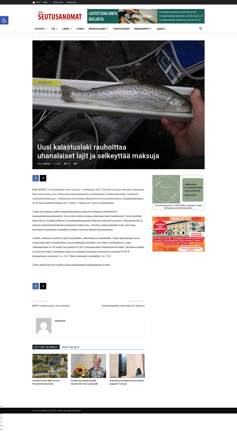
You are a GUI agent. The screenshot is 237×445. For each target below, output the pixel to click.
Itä (53, 28)
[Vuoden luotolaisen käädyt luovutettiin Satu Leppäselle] (88, 366)
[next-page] (40, 390)
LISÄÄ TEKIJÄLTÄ (70, 347)
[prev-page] (34, 390)
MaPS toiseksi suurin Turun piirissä (50, 305)
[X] (43, 178)
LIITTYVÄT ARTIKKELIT (46, 347)
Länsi (65, 28)
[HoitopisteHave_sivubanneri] (178, 208)
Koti (34, 36)
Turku (80, 28)
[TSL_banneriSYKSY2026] (178, 250)
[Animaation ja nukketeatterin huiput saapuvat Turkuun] (127, 366)
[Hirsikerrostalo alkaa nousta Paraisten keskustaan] (50, 366)
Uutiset (39, 28)
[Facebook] (35, 178)
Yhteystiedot (58, 2)
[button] (4, 20)
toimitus (46, 163)
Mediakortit (71, 2)
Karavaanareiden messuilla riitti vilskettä (123, 305)
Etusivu (42, 36)
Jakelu (161, 28)
